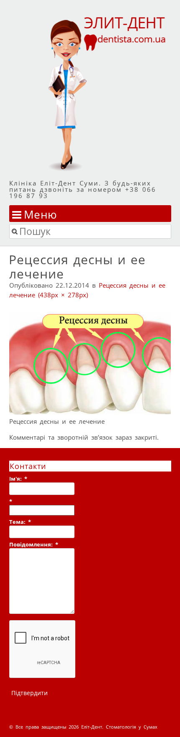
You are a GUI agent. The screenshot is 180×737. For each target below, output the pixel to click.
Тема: (20, 522)
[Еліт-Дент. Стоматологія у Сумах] (90, 92)
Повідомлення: (33, 544)
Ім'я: (18, 478)
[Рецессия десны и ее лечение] (90, 412)
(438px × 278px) (63, 295)
